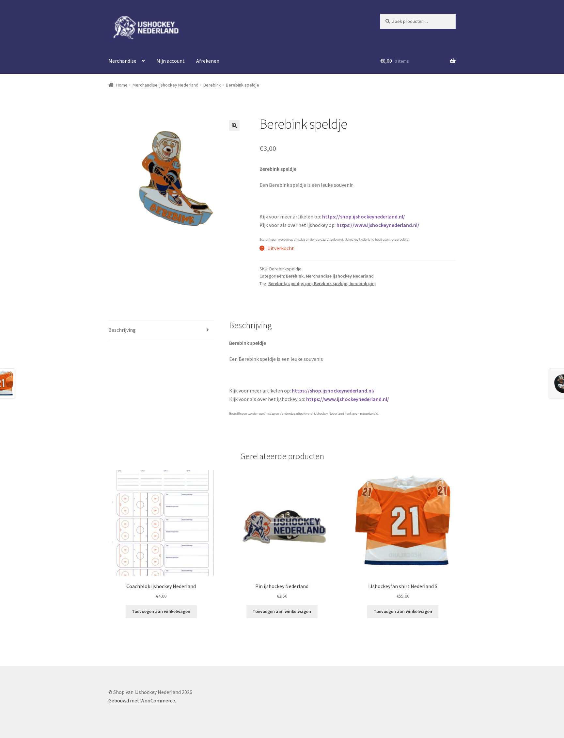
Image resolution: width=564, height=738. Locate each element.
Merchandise (122, 60)
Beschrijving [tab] (122, 330)
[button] (234, 125)
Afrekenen (207, 60)
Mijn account (170, 60)
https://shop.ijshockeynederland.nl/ (363, 216)
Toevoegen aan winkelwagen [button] (161, 611)
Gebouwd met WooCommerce (141, 700)
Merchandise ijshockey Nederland (165, 85)
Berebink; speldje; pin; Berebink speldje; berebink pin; (322, 283)
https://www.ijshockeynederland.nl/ (378, 225)
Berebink (212, 85)
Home (122, 85)
